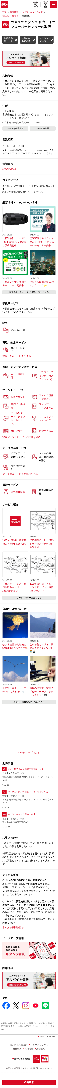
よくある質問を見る (13, 927)
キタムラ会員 (45, 2)
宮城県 (5, 16)
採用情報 (29, 1048)
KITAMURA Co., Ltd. (23, 1068)
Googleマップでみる (29, 752)
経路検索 (29, 1082)
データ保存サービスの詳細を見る (20, 474)
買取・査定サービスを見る (16, 356)
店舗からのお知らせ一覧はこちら (29, 702)
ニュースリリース (39, 1044)
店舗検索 (36, 2)
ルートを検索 (43, 128)
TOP (4, 12)
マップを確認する (15, 128)
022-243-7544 (9, 169)
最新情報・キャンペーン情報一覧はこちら (29, 292)
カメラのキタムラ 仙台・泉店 (21, 814)
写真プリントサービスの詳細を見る (21, 437)
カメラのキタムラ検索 (32, 12)
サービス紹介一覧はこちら (29, 598)
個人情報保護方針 (18, 1044)
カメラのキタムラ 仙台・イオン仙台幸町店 (28, 792)
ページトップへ (47, 1036)
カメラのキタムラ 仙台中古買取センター (27, 769)
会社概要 (17, 1048)
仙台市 (15, 16)
